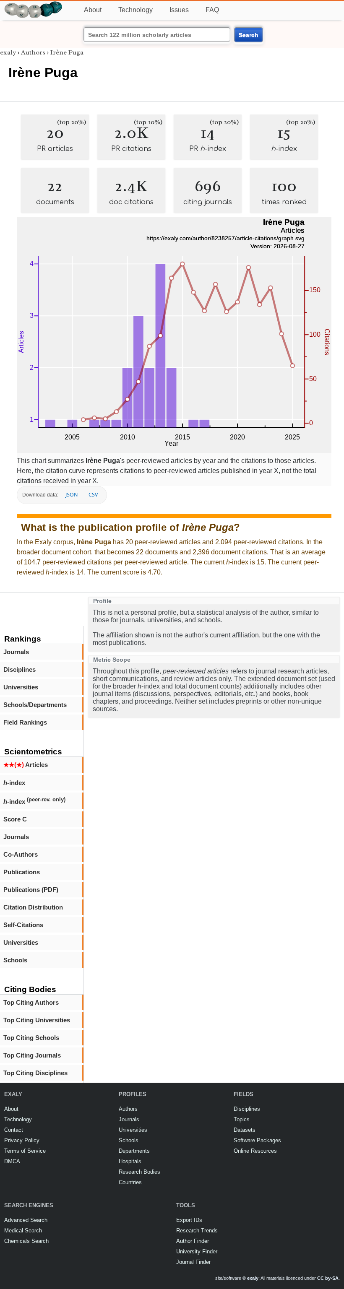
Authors (33, 52)
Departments (134, 1151)
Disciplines (19, 669)
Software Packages (257, 1140)
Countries (130, 1182)
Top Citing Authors (31, 1002)
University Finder (196, 1251)
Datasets (244, 1130)
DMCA (12, 1161)
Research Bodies (139, 1172)
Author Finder (192, 1241)
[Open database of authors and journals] (33, 5)
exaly (8, 52)
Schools (15, 960)
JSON (71, 494)
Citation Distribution (33, 907)
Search (248, 34)
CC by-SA (328, 1278)
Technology (135, 9)
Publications (21, 872)
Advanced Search (25, 1220)
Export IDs (189, 1220)
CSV (93, 494)
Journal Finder (193, 1262)
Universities (20, 687)
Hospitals (130, 1161)
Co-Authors (20, 854)
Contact (13, 1130)
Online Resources (255, 1151)
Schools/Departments (35, 704)
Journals (16, 651)
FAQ (212, 9)
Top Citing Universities (36, 1020)
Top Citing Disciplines (35, 1072)
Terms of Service (25, 1151)
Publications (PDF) (30, 889)
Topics (242, 1119)
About (93, 9)
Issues (179, 9)
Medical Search (23, 1230)
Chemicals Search (26, 1241)
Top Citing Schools (31, 1037)
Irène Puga (66, 52)
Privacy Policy (21, 1140)
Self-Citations (23, 924)
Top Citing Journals (32, 1055)
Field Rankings (25, 722)
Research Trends (197, 1230)
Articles (25, 764)
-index (14, 782)
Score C (15, 819)
